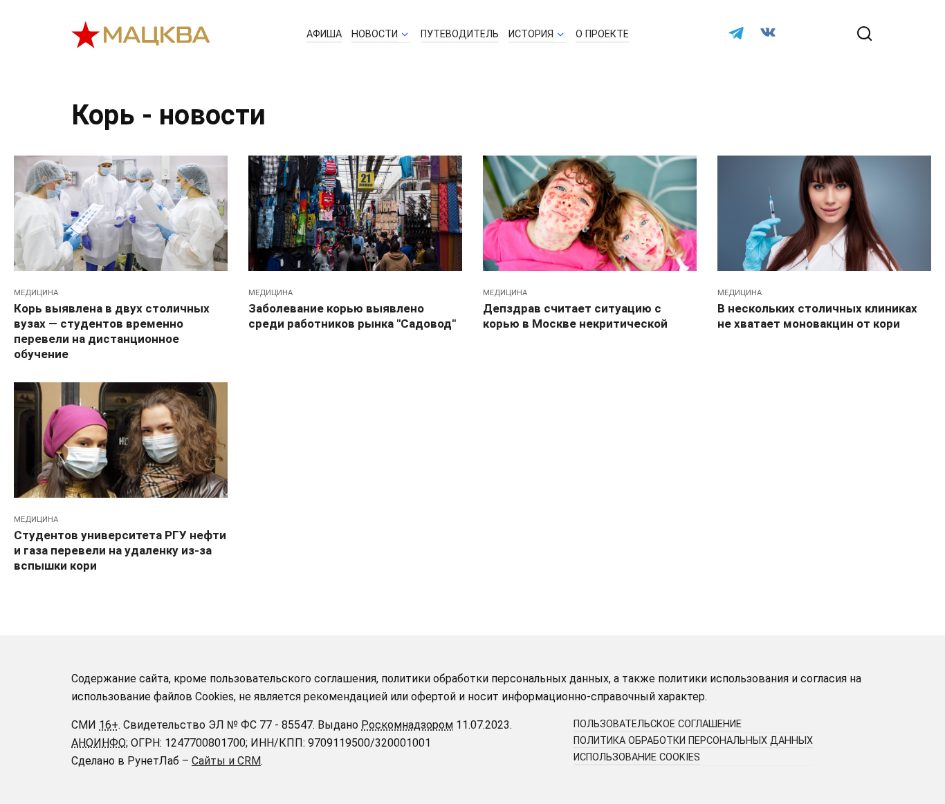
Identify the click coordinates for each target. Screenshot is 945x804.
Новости (374, 34)
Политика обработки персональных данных (693, 741)
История (530, 34)
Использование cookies (637, 757)
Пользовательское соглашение (658, 724)
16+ (108, 724)
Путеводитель (460, 34)
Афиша (324, 34)
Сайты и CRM (226, 760)
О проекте (602, 34)
